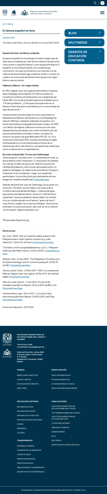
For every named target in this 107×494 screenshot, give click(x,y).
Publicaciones (59, 401)
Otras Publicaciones (61, 423)
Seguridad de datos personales (30, 472)
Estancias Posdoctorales (63, 384)
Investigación (59, 370)
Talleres (21, 433)
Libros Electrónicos (60, 427)
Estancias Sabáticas (61, 379)
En (102, 3)
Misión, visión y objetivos (27, 375)
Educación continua (27, 401)
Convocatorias (24, 454)
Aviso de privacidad (25, 463)
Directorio (22, 388)
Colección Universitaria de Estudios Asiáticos (63, 417)
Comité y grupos (24, 379)
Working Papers (58, 432)
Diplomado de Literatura (28, 415)
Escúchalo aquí (41, 179)
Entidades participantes (27, 384)
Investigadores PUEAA (61, 375)
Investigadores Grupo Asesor (64, 388)
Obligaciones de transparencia (30, 467)
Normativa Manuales (26, 459)
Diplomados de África (26, 411)
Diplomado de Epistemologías (29, 420)
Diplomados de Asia (25, 407)
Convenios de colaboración (29, 450)
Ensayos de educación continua (66, 445)
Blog (72, 33)
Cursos (20, 424)
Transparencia (24, 440)
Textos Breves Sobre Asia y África (66, 413)
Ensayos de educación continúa (77, 56)
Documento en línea (43, 242)
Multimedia (77, 42)
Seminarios (21, 428)
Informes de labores (25, 446)
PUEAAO (21, 370)
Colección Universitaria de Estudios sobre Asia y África (64, 407)
